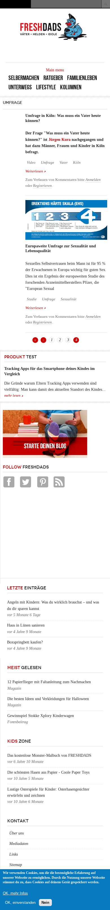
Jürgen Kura (60, 139)
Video (31, 163)
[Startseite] (53, 40)
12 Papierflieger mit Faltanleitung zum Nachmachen (49, 682)
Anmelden (93, 180)
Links (13, 854)
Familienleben (82, 78)
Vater (64, 163)
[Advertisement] (45, 534)
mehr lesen (12, 396)
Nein (45, 902)
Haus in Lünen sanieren (26, 625)
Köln (77, 163)
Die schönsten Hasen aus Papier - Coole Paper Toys (48, 772)
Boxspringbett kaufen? (25, 642)
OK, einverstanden (20, 902)
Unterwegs (20, 87)
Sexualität (68, 299)
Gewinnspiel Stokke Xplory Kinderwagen (40, 716)
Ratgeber (53, 78)
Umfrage (47, 163)
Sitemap (15, 865)
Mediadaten (18, 844)
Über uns (16, 833)
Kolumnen (71, 87)
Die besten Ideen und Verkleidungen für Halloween (48, 699)
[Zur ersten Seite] (35, 340)
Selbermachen (23, 78)
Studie (32, 299)
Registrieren (42, 186)
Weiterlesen (35, 171)
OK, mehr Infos (15, 893)
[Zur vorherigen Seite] (43, 340)
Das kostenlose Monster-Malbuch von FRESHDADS (49, 755)
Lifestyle (46, 87)
